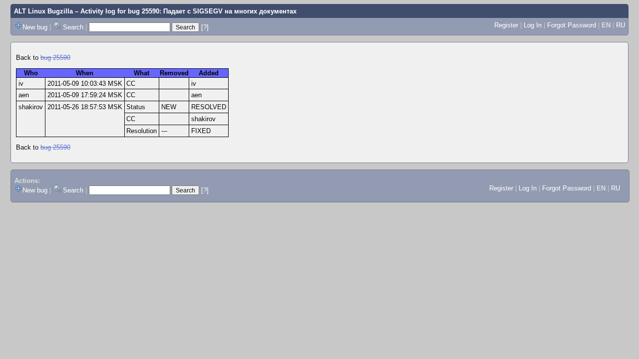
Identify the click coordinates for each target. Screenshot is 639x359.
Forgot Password (571, 25)
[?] (205, 27)
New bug (34, 27)
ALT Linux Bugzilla (43, 11)
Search (73, 27)
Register (506, 25)
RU (620, 25)
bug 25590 (55, 57)
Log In (533, 25)
